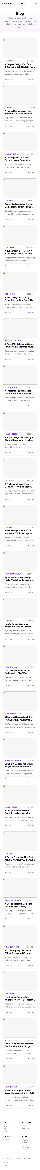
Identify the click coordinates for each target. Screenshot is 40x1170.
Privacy (5, 1162)
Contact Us (6, 1140)
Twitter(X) (25, 1147)
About (5, 1131)
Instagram (25, 1140)
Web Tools (25, 1129)
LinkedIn (25, 1145)
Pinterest (25, 1142)
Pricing (5, 1126)
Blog (4, 1129)
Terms (5, 1165)
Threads (25, 1150)
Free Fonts (25, 1126)
